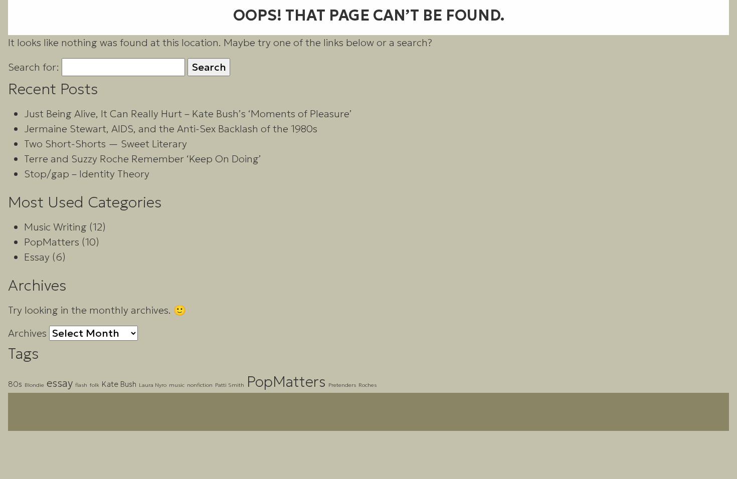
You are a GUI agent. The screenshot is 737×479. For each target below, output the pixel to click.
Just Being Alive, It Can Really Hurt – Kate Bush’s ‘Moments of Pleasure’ (188, 113)
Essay (37, 257)
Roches (367, 385)
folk (94, 385)
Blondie (34, 385)
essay (60, 383)
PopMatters (51, 242)
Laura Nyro (152, 385)
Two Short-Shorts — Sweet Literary (105, 143)
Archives (27, 333)
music (177, 385)
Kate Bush (119, 384)
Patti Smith (229, 385)
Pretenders (342, 385)
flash (81, 385)
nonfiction (200, 385)
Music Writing (55, 226)
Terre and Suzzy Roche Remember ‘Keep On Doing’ (142, 158)
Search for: (33, 67)
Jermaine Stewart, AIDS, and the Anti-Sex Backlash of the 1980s (170, 128)
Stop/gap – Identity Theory (86, 173)
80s (15, 384)
